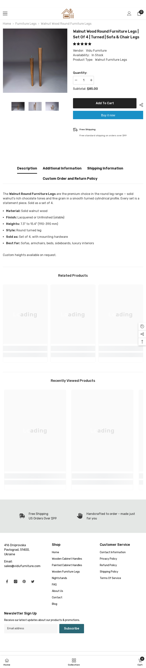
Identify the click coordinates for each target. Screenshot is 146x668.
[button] (82, 44)
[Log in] (129, 13)
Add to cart (104, 103)
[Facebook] (7, 581)
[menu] (5, 13)
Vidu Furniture (96, 50)
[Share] (139, 104)
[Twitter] (33, 581)
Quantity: (80, 73)
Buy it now (108, 115)
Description (27, 168)
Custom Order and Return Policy (70, 178)
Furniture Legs (25, 23)
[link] (25, 348)
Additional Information (62, 168)
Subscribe (71, 628)
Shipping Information (105, 168)
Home (7, 23)
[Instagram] (15, 581)
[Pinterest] (24, 581)
